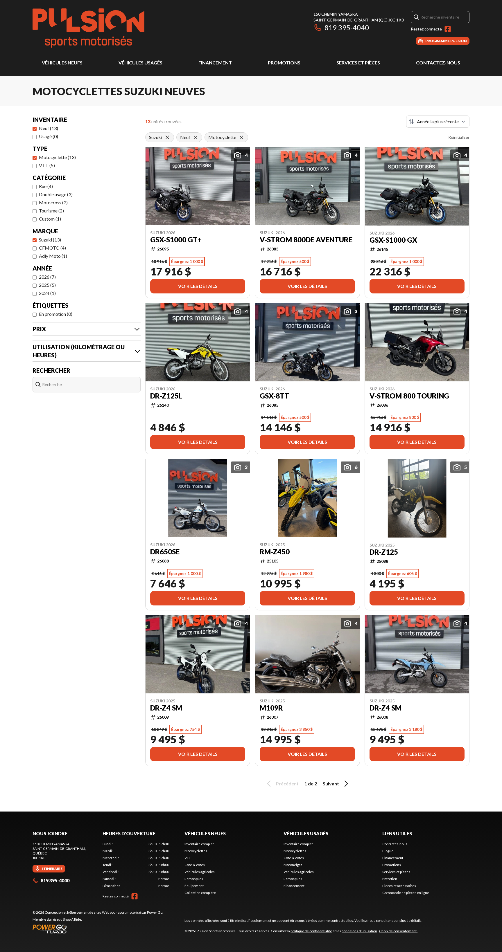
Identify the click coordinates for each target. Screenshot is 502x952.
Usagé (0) (48, 136)
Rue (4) (46, 186)
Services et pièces (358, 62)
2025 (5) (47, 285)
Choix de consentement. (398, 931)
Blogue (387, 851)
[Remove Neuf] (195, 137)
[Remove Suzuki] (167, 137)
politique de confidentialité (311, 931)
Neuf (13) (48, 128)
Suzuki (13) (50, 239)
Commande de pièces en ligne (405, 892)
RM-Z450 (275, 552)
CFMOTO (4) (52, 247)
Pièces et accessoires (399, 886)
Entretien (389, 879)
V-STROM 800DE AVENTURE (306, 240)
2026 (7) (47, 277)
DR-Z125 (384, 552)
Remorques (193, 879)
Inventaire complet (199, 844)
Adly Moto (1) (53, 256)
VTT (187, 858)
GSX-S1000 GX (393, 240)
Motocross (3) (53, 202)
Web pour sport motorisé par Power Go (132, 912)
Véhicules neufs (62, 62)
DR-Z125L (166, 396)
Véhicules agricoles (199, 872)
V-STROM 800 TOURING (409, 396)
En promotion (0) (55, 314)
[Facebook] (447, 29)
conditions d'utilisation (359, 931)
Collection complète (200, 892)
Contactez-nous (438, 62)
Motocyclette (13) (57, 157)
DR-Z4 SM (166, 708)
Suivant (331, 783)
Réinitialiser (458, 137)
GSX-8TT (274, 396)
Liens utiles (397, 833)
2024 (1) (47, 293)
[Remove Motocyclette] (241, 137)
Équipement (194, 886)
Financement (215, 62)
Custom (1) (50, 218)
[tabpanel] (136, 865)
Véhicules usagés (140, 62)
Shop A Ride (72, 919)
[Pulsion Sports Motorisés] (88, 28)
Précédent (287, 783)
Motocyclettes (195, 851)
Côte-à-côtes (194, 865)
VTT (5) (47, 165)
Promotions (284, 62)
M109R (271, 708)
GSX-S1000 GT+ (176, 240)
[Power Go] (98, 928)
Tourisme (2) (51, 210)
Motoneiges (293, 865)
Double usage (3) (56, 194)
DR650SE (165, 552)
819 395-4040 (346, 27)
